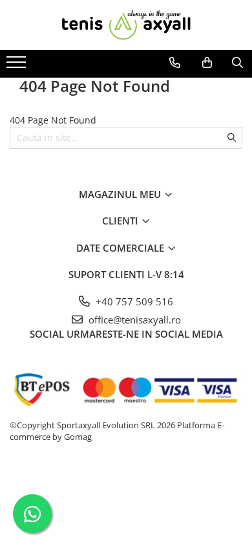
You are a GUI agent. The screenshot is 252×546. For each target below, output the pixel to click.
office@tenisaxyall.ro (133, 319)
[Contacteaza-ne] (174, 63)
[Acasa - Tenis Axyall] (126, 25)
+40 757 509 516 (133, 301)
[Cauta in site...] (237, 63)
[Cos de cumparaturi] (207, 63)
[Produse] (17, 66)
